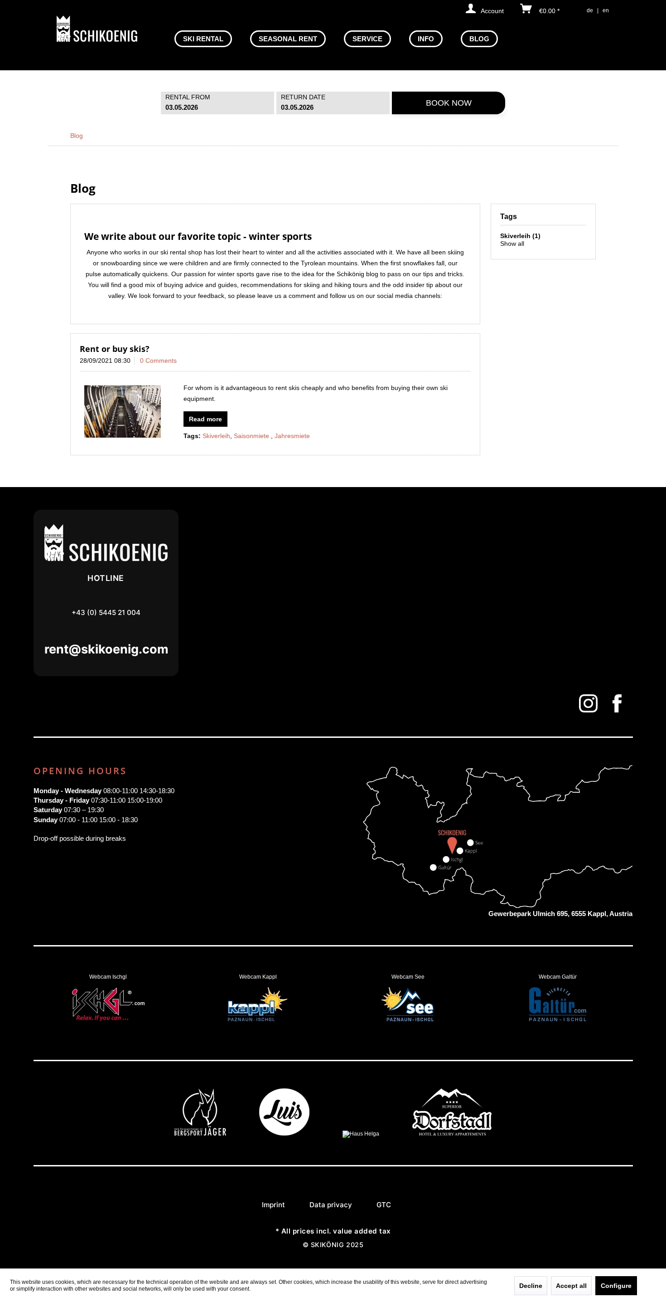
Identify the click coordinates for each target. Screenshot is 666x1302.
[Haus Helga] (361, 1134)
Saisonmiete (252, 435)
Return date (303, 97)
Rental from (187, 97)
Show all (512, 243)
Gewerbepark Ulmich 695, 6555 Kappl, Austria (560, 913)
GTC (383, 1205)
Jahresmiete (292, 435)
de (590, 10)
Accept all (571, 1285)
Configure (616, 1285)
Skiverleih (216, 435)
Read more (205, 419)
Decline (530, 1285)
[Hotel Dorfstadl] (451, 1134)
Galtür (557, 1005)
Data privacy (330, 1205)
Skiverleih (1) (520, 235)
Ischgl (108, 1005)
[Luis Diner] (284, 1134)
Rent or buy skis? (115, 348)
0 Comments (158, 360)
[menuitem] (203, 38)
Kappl (258, 1005)
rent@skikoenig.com (106, 649)
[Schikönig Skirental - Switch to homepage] (97, 29)
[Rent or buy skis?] (122, 411)
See (408, 1005)
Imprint (273, 1205)
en (606, 10)
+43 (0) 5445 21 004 (106, 612)
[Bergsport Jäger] (200, 1134)
